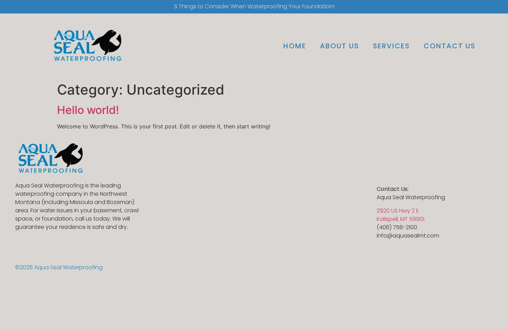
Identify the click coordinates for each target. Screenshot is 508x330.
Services (391, 45)
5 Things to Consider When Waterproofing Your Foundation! (254, 6)
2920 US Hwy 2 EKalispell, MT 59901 (400, 215)
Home (294, 45)
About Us (339, 45)
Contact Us (450, 45)
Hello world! (88, 110)
